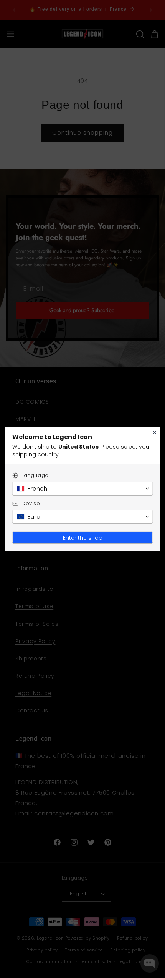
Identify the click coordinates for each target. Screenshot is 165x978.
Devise (30, 503)
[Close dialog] (154, 432)
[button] (82, 489)
